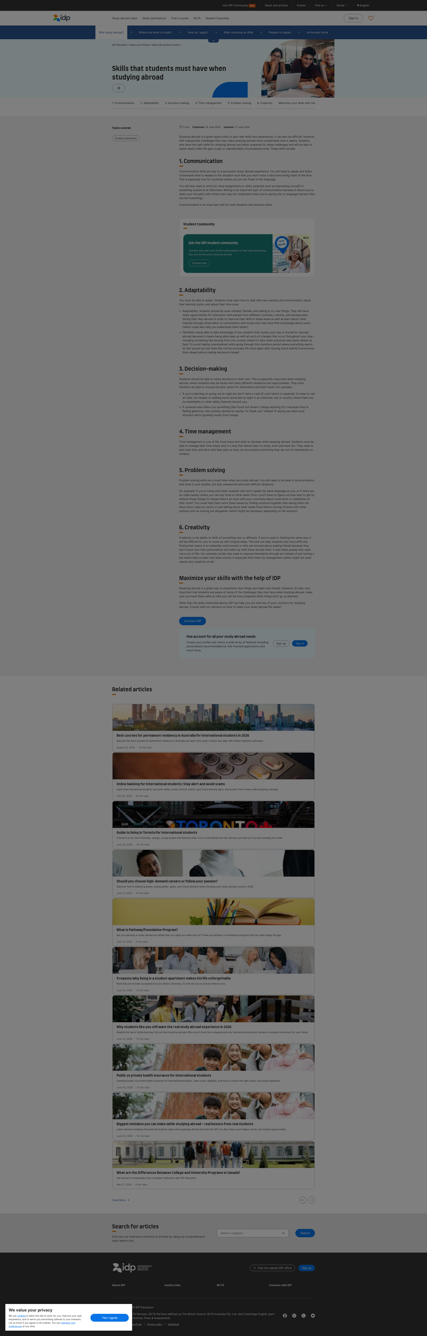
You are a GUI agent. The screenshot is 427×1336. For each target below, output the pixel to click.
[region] (68, 1317)
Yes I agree (109, 1317)
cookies (21, 1315)
